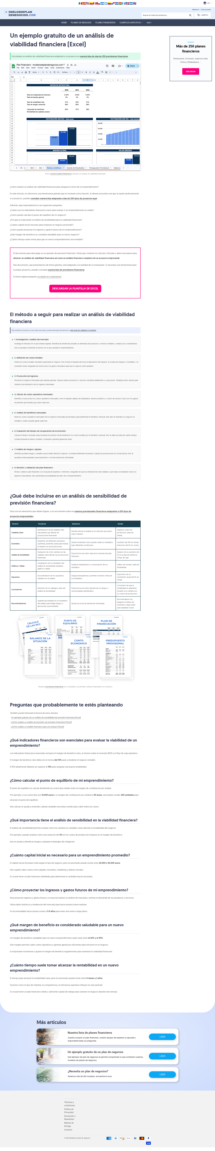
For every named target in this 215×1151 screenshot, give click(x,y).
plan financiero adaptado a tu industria (83, 330)
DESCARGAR (190, 71)
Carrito (204, 15)
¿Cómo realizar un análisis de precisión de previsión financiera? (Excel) (41, 722)
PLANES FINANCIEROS (105, 22)
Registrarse (195, 9)
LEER (162, 1036)
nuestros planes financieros (61, 174)
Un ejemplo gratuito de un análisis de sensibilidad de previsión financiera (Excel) (46, 717)
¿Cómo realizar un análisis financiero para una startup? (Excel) (37, 726)
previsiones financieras (54, 687)
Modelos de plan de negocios (80, 1138)
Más (148, 23)
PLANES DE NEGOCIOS (81, 22)
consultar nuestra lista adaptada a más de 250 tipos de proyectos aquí (64, 198)
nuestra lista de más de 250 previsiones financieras (104, 56)
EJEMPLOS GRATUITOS (130, 22)
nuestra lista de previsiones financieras (66, 269)
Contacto (68, 1130)
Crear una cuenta (206, 9)
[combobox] (167, 15)
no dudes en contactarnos (49, 276)
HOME (64, 22)
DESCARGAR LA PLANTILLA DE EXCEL (75, 288)
